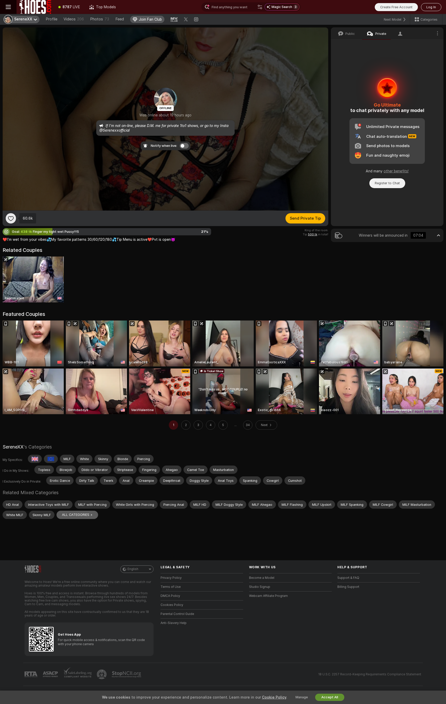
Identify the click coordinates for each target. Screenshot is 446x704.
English (133, 569)
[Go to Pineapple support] (102, 674)
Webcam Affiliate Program (268, 596)
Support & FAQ (348, 578)
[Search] (260, 7)
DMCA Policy (170, 596)
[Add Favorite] (11, 218)
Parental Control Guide (177, 614)
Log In (431, 7)
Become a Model (261, 578)
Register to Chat (387, 183)
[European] (51, 459)
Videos (73, 19)
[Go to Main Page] (35, 7)
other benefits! (396, 171)
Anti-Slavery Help (174, 623)
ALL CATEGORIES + (77, 515)
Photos (99, 19)
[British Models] (35, 459)
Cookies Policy (172, 605)
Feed (119, 19)
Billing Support (348, 587)
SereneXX (13, 447)
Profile (51, 19)
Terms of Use (171, 587)
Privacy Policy (171, 578)
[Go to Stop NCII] (127, 674)
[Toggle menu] (8, 7)
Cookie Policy (274, 697)
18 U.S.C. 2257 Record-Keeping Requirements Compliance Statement (369, 674)
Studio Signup (259, 587)
